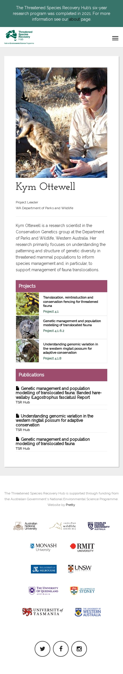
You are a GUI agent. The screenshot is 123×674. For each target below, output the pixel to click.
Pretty (70, 505)
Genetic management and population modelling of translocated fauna (53, 444)
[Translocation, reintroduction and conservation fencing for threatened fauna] (27, 303)
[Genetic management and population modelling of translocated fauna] (27, 327)
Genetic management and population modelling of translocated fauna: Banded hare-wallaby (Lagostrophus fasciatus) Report (59, 395)
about (74, 19)
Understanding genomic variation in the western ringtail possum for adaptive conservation (54, 423)
